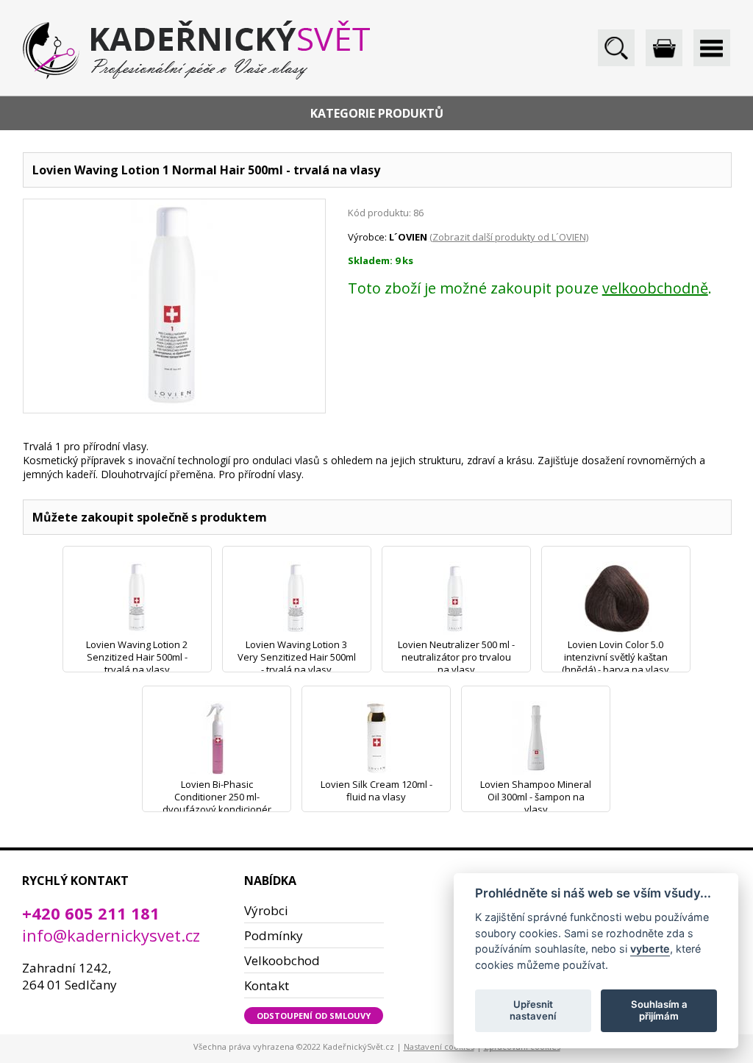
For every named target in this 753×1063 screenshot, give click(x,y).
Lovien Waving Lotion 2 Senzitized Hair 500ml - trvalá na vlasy (137, 657)
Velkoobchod (282, 960)
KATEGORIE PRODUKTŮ (376, 113)
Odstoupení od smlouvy (314, 1015)
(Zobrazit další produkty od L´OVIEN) (508, 236)
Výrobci (266, 910)
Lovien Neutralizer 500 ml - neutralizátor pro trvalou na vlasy (456, 657)
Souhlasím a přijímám (659, 1010)
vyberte (650, 948)
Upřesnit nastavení (533, 1010)
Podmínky (273, 935)
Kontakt (266, 985)
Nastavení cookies (439, 1046)
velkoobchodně (655, 288)
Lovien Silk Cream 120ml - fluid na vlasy (376, 790)
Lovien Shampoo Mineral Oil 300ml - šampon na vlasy (535, 797)
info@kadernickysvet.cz (111, 935)
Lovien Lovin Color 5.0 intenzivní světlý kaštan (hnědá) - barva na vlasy (615, 657)
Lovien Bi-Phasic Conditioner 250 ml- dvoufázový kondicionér (217, 797)
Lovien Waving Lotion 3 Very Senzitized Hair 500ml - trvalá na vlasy (297, 657)
